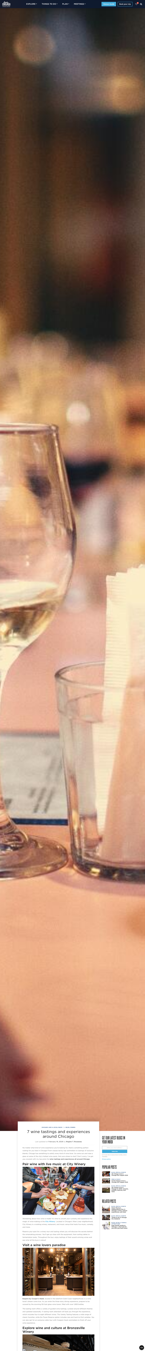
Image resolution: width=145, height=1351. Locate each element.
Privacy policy (106, 1159)
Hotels (118, 1222)
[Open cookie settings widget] (141, 1347)
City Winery (50, 1221)
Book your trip (125, 4)
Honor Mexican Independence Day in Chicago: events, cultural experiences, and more (119, 1210)
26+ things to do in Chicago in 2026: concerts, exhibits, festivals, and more (119, 1189)
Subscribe (115, 1151)
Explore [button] (31, 4)
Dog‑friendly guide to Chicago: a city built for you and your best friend (119, 1227)
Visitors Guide (108, 4)
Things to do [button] (49, 4)
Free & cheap (115, 1179)
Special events (121, 1172)
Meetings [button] (79, 4)
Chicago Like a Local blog (52, 1127)
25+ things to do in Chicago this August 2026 (119, 1174)
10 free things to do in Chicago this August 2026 (119, 1181)
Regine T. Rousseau (74, 1142)
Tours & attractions (118, 1223)
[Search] (141, 4)
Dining (72, 1127)
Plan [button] (65, 4)
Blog (67, 1127)
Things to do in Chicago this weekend (119, 1218)
